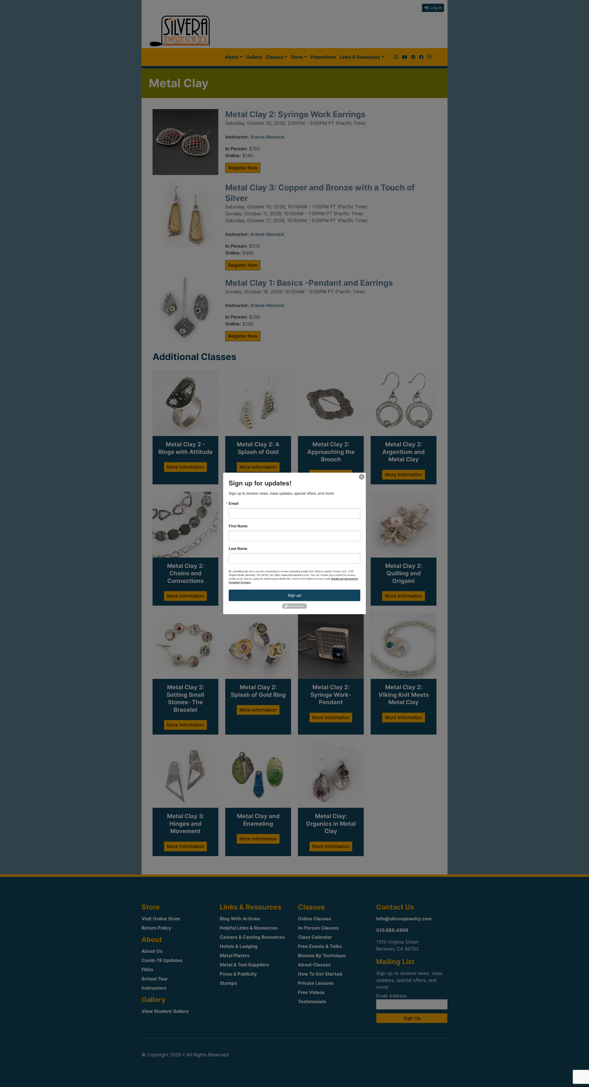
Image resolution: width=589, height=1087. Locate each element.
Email (233, 503)
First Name (238, 526)
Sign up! (294, 595)
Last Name (238, 548)
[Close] (361, 477)
